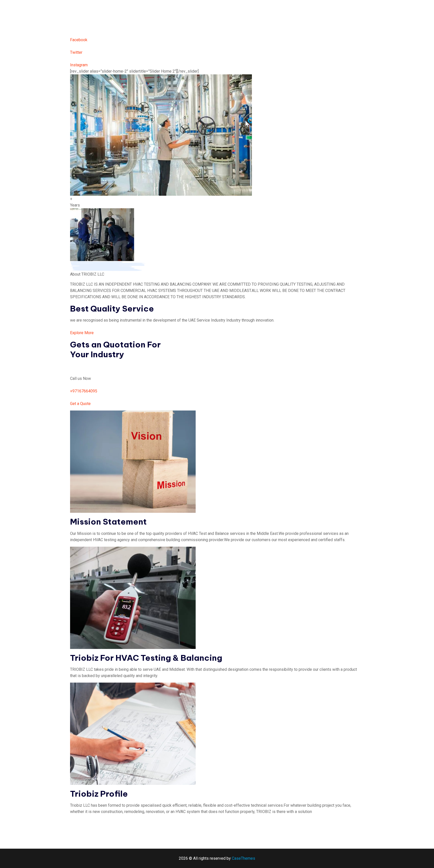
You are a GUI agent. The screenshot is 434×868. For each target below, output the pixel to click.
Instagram (79, 65)
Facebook (78, 39)
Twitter (76, 52)
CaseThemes (243, 858)
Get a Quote (80, 403)
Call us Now (80, 378)
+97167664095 (83, 391)
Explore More (82, 332)
